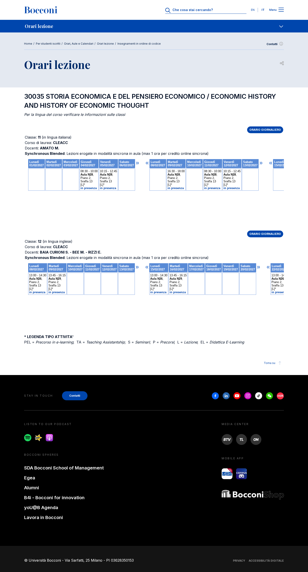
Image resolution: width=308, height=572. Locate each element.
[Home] (40, 9)
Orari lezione (105, 43)
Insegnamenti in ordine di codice (139, 43)
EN (253, 9)
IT (263, 9)
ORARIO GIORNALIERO (265, 129)
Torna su (269, 363)
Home (28, 43)
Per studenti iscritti (48, 43)
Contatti (272, 44)
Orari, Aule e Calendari (78, 43)
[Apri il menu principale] (281, 10)
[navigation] (154, 26)
